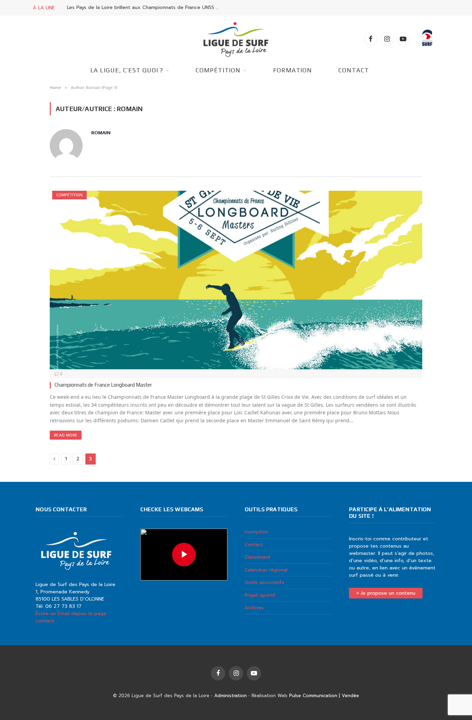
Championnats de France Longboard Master (103, 385)
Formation (292, 70)
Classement (258, 557)
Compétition (218, 70)
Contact (353, 70)
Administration (230, 695)
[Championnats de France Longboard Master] (236, 280)
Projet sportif (260, 595)
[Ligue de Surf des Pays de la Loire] (236, 39)
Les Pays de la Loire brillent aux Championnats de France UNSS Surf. (145, 7)
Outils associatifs (264, 582)
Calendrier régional (266, 570)
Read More (65, 435)
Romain (101, 132)
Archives (254, 607)
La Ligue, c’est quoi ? (126, 70)
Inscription (256, 532)
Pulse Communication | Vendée (324, 695)
